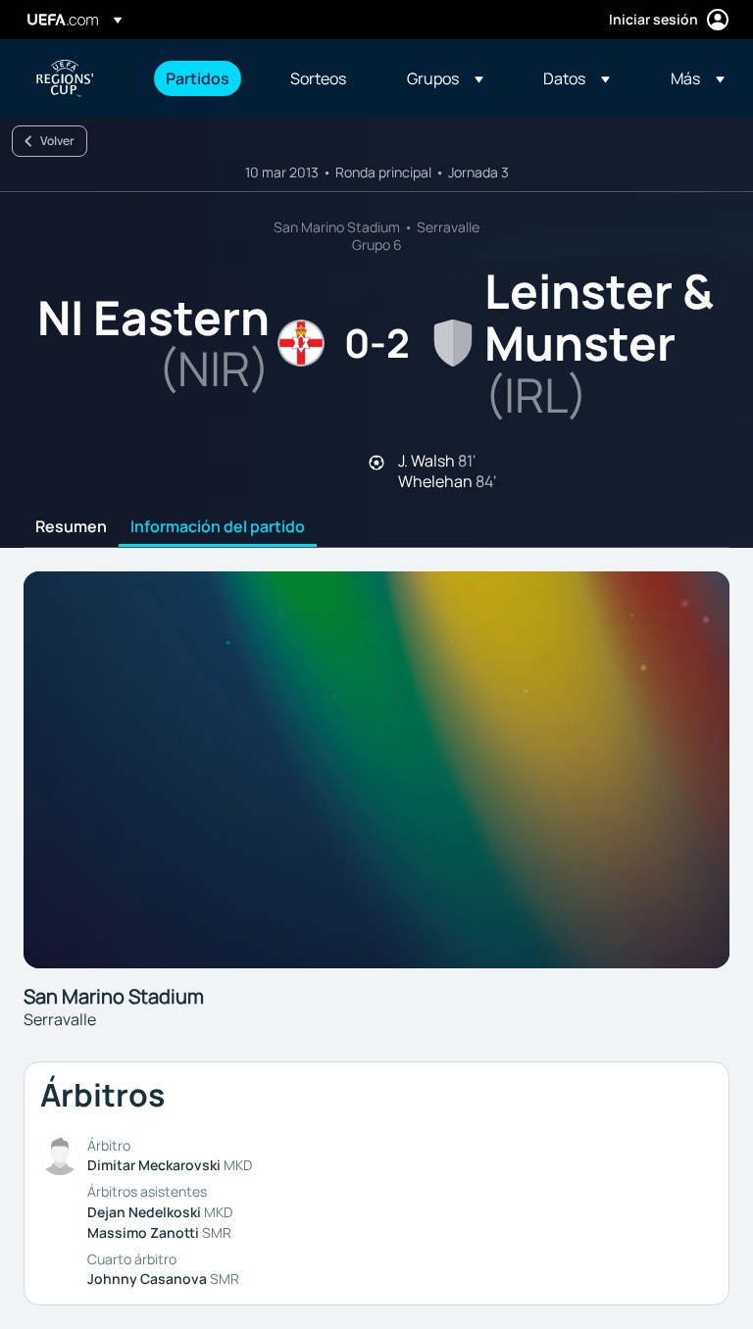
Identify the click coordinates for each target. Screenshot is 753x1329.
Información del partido (217, 527)
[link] (197, 78)
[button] (445, 78)
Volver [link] (57, 140)
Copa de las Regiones (65, 78)
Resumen (71, 527)
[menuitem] (203, 78)
